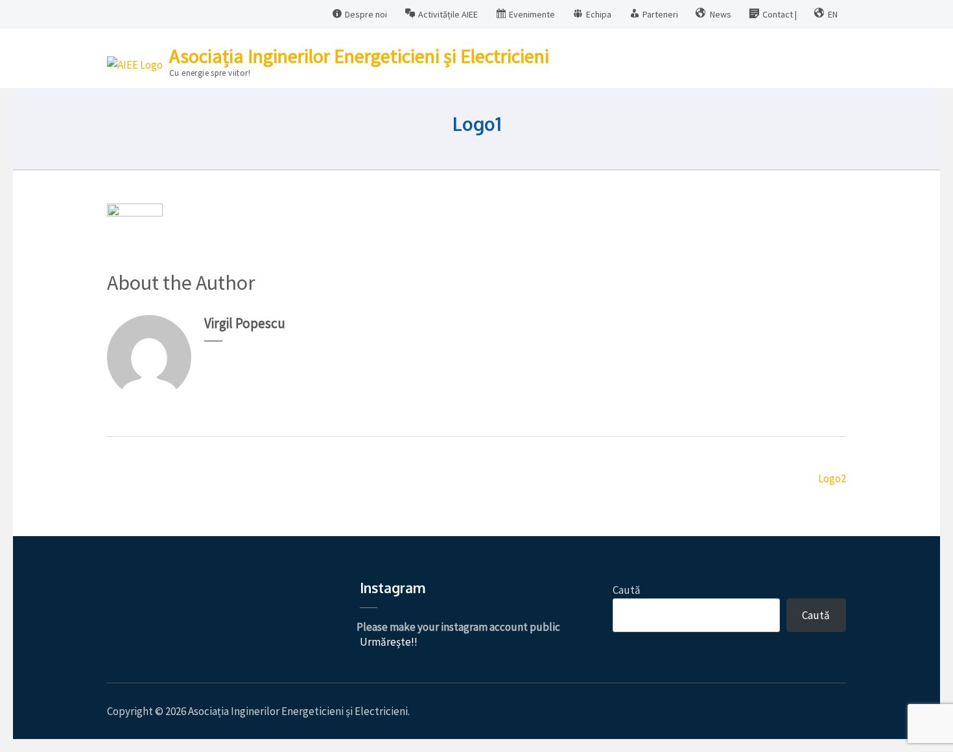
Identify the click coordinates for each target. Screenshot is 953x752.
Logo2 (832, 478)
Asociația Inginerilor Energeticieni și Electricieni (359, 55)
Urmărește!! (389, 642)
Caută (627, 590)
